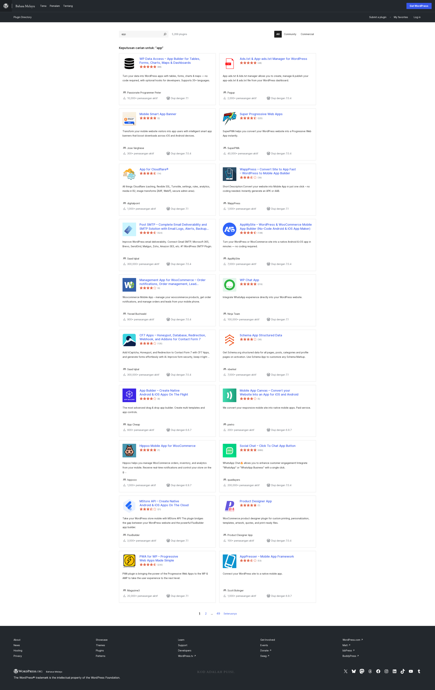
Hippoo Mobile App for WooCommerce (168, 446)
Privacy (18, 655)
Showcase (102, 639)
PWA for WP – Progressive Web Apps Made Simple (159, 558)
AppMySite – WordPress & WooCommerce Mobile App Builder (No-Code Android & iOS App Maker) (276, 226)
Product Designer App (256, 501)
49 (218, 613)
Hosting (18, 650)
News (17, 645)
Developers (184, 650)
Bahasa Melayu (54, 671)
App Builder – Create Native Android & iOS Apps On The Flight (164, 392)
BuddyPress (351, 655)
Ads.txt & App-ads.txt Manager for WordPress (273, 59)
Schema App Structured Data (261, 335)
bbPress (349, 650)
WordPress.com (353, 639)
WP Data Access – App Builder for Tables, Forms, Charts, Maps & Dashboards (170, 60)
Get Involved (267, 639)
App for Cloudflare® (154, 169)
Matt (347, 645)
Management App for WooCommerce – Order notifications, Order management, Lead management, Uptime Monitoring (173, 282)
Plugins (100, 650)
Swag (264, 655)
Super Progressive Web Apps (261, 114)
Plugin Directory (23, 17)
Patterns (100, 655)
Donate (266, 650)
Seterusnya (230, 613)
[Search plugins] (165, 34)
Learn (181, 639)
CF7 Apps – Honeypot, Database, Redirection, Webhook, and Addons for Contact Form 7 (173, 337)
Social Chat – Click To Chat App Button (267, 446)
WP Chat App (249, 280)
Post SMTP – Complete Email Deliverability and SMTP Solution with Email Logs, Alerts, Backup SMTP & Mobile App (173, 227)
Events (264, 645)
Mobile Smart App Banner (158, 114)
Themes (100, 645)
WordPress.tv (187, 655)
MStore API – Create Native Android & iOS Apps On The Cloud (164, 503)
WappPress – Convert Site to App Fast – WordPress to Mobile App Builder (268, 171)
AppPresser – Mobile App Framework (267, 556)
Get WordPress (419, 5)
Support (182, 645)
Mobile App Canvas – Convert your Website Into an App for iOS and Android (269, 392)
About (17, 639)
